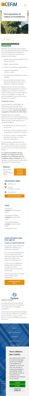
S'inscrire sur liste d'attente (20, 172)
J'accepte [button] (17, 382)
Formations (14, 336)
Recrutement (14, 345)
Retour (8, 39)
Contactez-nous (14, 341)
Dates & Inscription (14, 196)
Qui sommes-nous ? (14, 332)
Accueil (14, 328)
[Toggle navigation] (25, 5)
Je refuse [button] (17, 385)
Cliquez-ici (16, 315)
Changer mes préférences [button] (17, 389)
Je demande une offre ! (14, 282)
